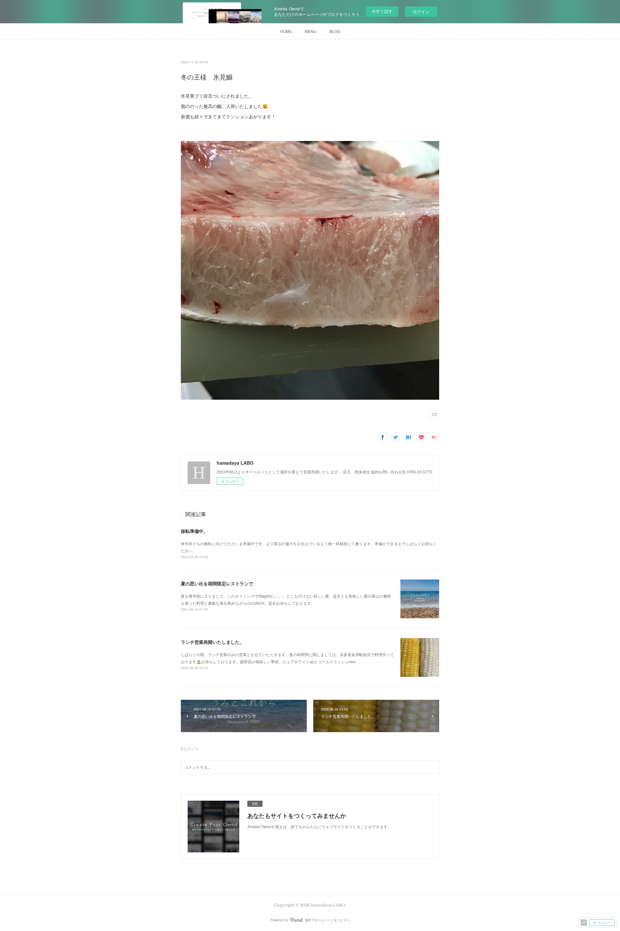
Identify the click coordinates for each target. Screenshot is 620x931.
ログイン (421, 11)
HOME (286, 31)
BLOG (334, 31)
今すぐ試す (382, 11)
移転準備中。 (194, 531)
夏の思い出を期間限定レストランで (217, 583)
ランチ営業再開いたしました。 (212, 642)
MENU (310, 31)
